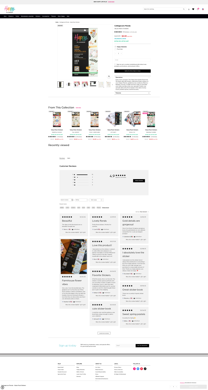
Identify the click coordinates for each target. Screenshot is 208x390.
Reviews (79, 376)
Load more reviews (104, 333)
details (62, 207)
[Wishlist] (193, 9)
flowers (99, 207)
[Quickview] (63, 125)
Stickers (38, 16)
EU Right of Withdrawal (120, 374)
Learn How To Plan (81, 374)
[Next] (112, 84)
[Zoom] (85, 52)
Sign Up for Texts (62, 374)
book (83, 207)
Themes (53, 16)
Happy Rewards (81, 369)
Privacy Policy (117, 367)
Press (96, 374)
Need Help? (61, 367)
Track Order (61, 369)
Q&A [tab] (68, 158)
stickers (73, 207)
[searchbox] (65, 200)
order (88, 207)
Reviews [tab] (62, 158)
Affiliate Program (99, 376)
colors (67, 207)
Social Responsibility (100, 372)
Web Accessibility (118, 372)
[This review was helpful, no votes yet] (80, 232)
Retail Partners (99, 369)
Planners (11, 16)
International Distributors (101, 378)
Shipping (182, 382)
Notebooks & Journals (27, 16)
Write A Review (139, 180)
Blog (78, 367)
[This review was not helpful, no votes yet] (83, 232)
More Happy (61, 16)
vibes (93, 207)
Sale (68, 16)
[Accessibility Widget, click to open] (2, 387)
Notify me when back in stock (132, 71)
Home (56, 22)
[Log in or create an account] (189, 9)
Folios (17, 16)
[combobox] (82, 200)
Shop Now (78, 107)
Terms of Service (118, 369)
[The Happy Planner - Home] (10, 9)
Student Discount (62, 372)
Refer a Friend (80, 372)
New (5, 16)
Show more (105, 207)
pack (79, 207)
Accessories (45, 16)
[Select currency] (203, 9)
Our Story (97, 367)
